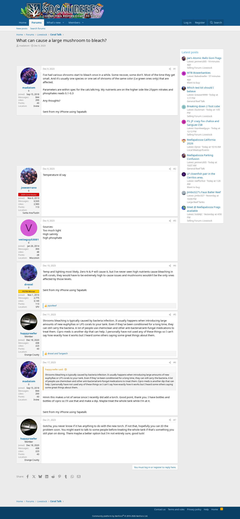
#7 (174, 419)
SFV (37, 306)
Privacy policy (194, 509)
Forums (36, 22)
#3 (174, 220)
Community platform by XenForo (120, 516)
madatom (24, 45)
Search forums (37, 28)
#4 (174, 265)
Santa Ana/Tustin (31, 212)
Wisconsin (34, 257)
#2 (174, 168)
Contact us (160, 509)
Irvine (36, 106)
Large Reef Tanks (196, 202)
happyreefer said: (54, 369)
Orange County (31, 354)
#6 (174, 362)
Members (74, 22)
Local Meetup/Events (198, 150)
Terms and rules (176, 509)
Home (22, 22)
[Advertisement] (80, 57)
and (58, 353)
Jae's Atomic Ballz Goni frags (204, 58)
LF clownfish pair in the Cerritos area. (201, 175)
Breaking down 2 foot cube (203, 106)
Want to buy (193, 82)
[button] (63, 22)
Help (206, 509)
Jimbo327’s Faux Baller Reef (204, 192)
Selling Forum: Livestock (199, 67)
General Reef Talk (196, 101)
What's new (54, 22)
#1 (174, 68)
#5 (174, 314)
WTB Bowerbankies (198, 72)
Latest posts (190, 52)
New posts (21, 28)
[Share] (170, 69)
